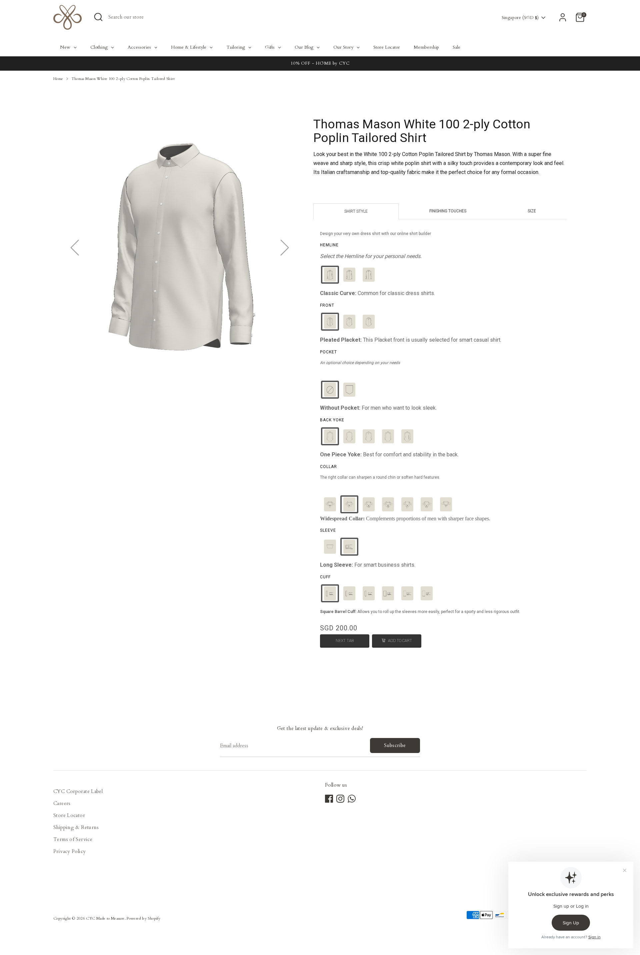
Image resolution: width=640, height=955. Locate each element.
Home (58, 78)
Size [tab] (532, 211)
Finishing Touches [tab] (447, 211)
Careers (62, 803)
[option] (320, 63)
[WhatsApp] (352, 799)
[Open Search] (98, 17)
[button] (330, 275)
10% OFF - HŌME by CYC (320, 63)
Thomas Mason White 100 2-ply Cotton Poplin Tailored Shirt (123, 78)
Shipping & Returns (76, 827)
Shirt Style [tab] (356, 211)
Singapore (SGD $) (520, 18)
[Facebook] (329, 799)
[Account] (562, 17)
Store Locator (69, 815)
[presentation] (329, 245)
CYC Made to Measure (105, 918)
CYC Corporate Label (78, 791)
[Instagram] (340, 799)
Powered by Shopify (143, 918)
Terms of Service (72, 839)
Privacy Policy (69, 851)
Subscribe (395, 745)
